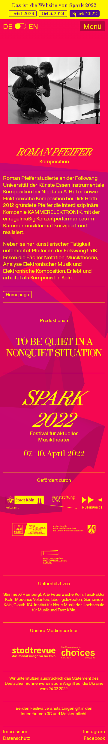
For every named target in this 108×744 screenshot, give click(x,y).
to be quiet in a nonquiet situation (54, 347)
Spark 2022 (84, 14)
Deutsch (7, 27)
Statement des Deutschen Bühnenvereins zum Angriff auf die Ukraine (54, 681)
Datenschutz (16, 738)
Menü (92, 26)
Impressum (15, 731)
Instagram (94, 731)
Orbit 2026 (22, 14)
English (20, 27)
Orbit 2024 (53, 14)
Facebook (94, 738)
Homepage (17, 294)
